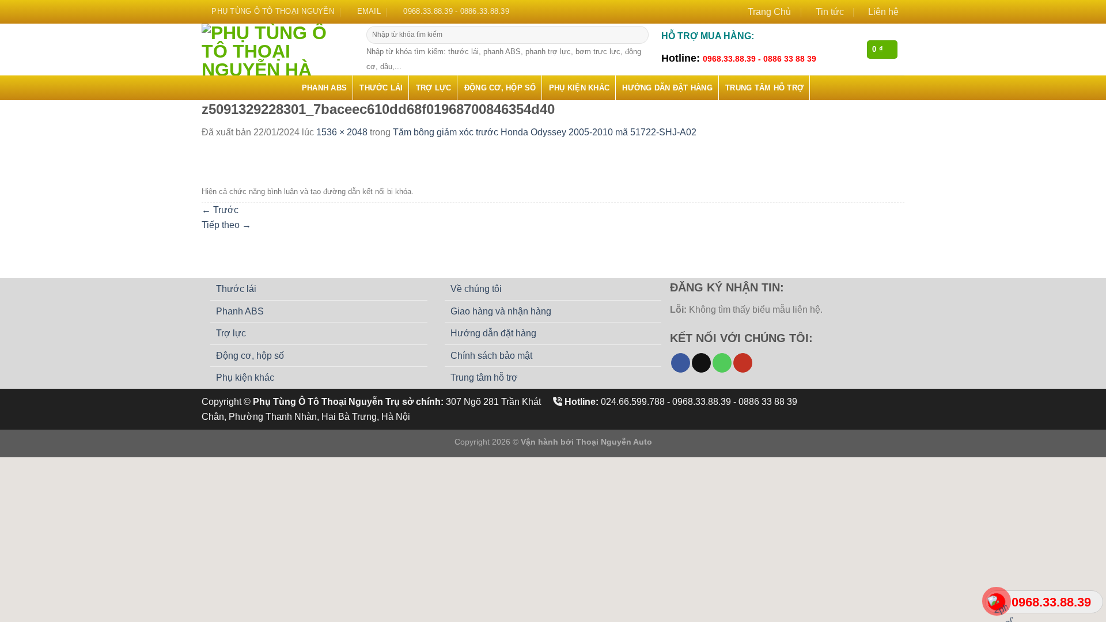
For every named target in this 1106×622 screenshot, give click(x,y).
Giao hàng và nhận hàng (500, 311)
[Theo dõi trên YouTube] (742, 363)
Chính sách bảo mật (491, 356)
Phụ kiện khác (579, 88)
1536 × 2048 (342, 132)
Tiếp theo (226, 225)
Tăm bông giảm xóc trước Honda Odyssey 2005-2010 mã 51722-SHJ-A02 (544, 132)
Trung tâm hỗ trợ (764, 88)
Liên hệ (883, 12)
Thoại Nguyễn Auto (614, 441)
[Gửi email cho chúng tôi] (701, 363)
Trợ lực (434, 88)
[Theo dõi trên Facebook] (680, 363)
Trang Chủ (769, 12)
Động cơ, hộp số (500, 88)
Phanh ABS (324, 88)
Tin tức (830, 12)
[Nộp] (638, 35)
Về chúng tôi (476, 289)
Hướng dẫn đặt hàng (667, 88)
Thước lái (381, 88)
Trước (220, 210)
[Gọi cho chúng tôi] (722, 363)
